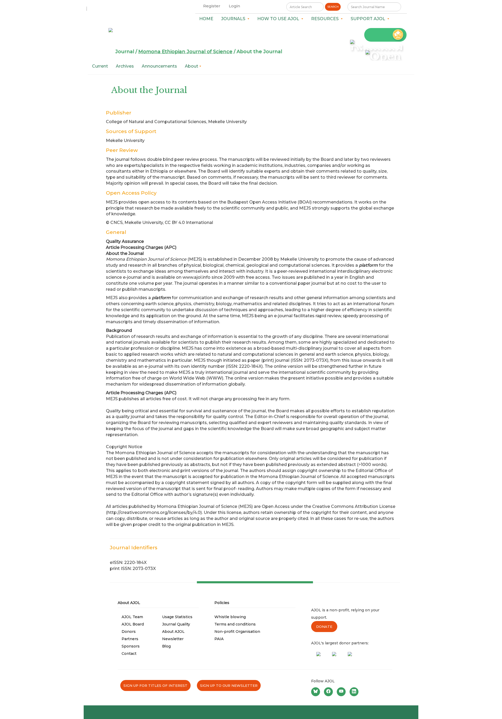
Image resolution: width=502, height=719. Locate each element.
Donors (129, 631)
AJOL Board (133, 624)
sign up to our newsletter (229, 685)
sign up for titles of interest (155, 685)
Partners (130, 638)
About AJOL (173, 631)
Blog (166, 646)
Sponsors (131, 646)
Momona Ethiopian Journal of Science (185, 51)
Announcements (159, 66)
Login (234, 5)
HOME (206, 18)
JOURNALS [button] (234, 18)
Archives (125, 66)
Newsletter (173, 638)
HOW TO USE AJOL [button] (279, 18)
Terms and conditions (235, 624)
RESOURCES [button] (326, 18)
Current (100, 66)
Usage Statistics (177, 616)
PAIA (219, 638)
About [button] (192, 66)
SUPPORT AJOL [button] (369, 18)
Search (333, 6)
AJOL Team (132, 616)
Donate (324, 626)
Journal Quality (176, 624)
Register (211, 5)
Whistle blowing (230, 616)
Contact (129, 653)
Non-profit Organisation (237, 631)
